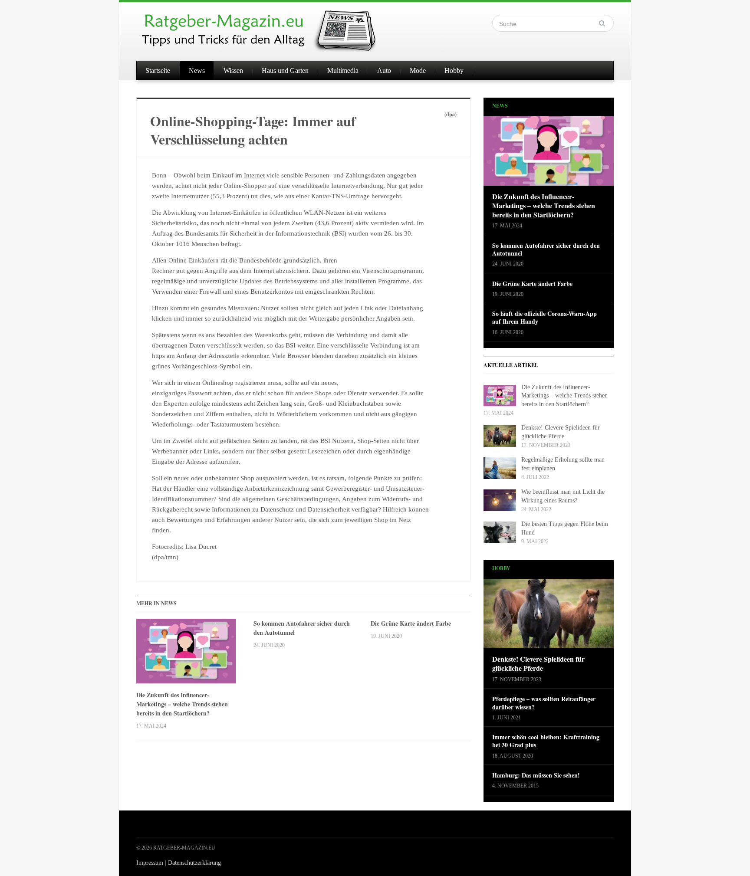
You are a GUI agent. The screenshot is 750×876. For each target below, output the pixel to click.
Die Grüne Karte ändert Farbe (411, 623)
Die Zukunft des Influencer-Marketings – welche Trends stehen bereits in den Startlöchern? (182, 704)
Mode (418, 70)
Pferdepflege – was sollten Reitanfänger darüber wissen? (543, 703)
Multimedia (343, 70)
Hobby (454, 70)
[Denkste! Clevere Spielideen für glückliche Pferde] (549, 616)
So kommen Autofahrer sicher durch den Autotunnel (301, 628)
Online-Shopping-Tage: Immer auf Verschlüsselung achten (253, 130)
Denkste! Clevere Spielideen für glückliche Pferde (538, 664)
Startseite (157, 70)
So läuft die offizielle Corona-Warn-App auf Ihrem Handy (544, 317)
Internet (254, 175)
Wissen (233, 70)
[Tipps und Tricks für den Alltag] (266, 27)
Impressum (149, 863)
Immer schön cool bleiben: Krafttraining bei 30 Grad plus (545, 741)
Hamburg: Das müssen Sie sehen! (536, 775)
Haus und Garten (285, 70)
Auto (384, 70)
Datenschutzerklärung (194, 863)
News (197, 70)
